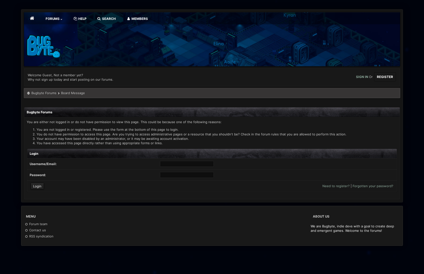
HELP (82, 19)
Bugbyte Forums (43, 93)
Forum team (37, 224)
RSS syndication (40, 236)
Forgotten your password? (373, 186)
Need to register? (336, 186)
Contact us (37, 230)
